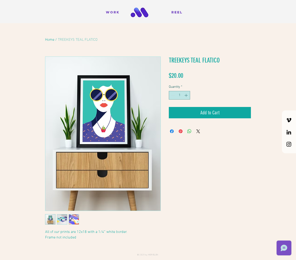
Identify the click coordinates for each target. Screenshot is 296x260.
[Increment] (186, 95)
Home (49, 40)
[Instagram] (289, 144)
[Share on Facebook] (172, 131)
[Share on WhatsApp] (189, 131)
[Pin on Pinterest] (180, 131)
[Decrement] (172, 95)
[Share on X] (198, 131)
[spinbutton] (179, 95)
